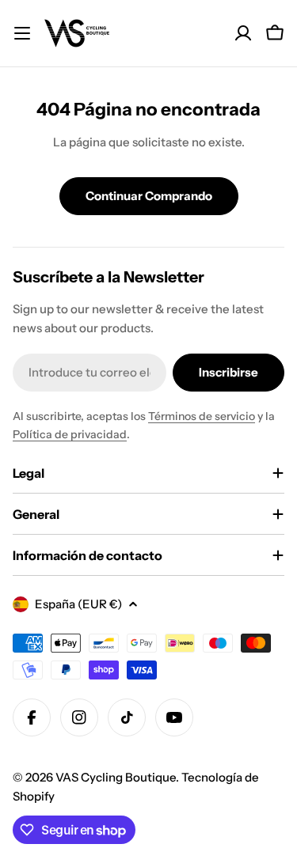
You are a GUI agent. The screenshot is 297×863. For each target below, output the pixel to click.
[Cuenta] (243, 33)
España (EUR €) (78, 603)
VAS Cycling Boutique (115, 777)
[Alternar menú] (22, 33)
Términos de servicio (201, 416)
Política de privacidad (70, 434)
